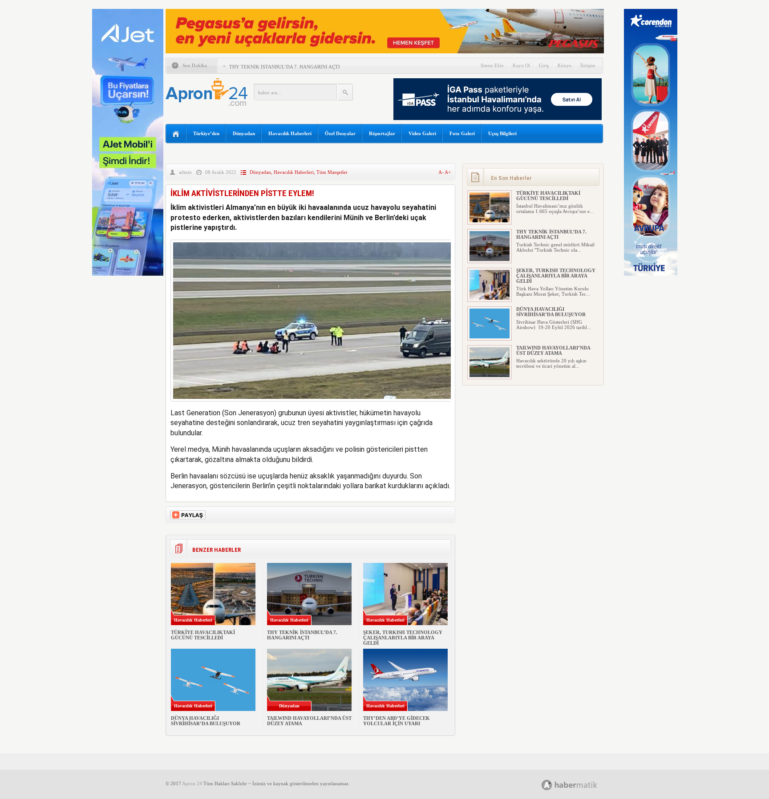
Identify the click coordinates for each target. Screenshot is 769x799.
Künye (564, 65)
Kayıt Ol (521, 65)
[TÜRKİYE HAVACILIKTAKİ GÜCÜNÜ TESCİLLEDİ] (489, 220)
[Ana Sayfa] (176, 134)
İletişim (587, 65)
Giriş (544, 65)
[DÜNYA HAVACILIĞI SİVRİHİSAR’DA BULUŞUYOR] (489, 336)
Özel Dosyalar (340, 133)
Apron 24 (192, 783)
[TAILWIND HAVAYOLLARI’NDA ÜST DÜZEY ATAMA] (489, 375)
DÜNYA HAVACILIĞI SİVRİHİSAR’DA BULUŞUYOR (205, 720)
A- (441, 172)
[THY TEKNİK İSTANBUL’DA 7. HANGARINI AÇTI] (489, 259)
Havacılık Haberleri (290, 133)
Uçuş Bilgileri (502, 133)
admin (185, 172)
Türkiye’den (206, 133)
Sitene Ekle (492, 65)
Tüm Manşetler (332, 172)
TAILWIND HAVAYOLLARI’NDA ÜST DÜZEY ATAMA (553, 350)
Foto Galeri (462, 133)
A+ (448, 172)
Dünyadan (244, 133)
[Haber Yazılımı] (579, 784)
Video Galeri (422, 133)
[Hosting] (547, 785)
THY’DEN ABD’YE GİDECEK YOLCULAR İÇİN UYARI (396, 720)
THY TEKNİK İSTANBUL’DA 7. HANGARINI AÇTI (284, 66)
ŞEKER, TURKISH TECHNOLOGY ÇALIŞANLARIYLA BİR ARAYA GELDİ (402, 638)
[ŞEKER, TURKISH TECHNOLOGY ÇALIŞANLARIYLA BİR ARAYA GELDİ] (489, 298)
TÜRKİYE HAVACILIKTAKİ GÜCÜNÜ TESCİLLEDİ (203, 635)
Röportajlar (382, 133)
